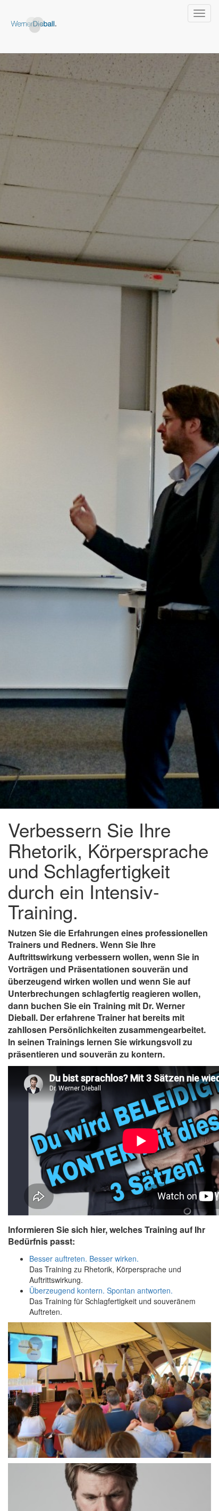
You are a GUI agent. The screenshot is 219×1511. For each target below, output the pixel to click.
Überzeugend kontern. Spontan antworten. (101, 1290)
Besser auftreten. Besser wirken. (84, 1258)
